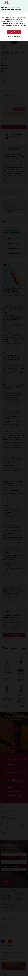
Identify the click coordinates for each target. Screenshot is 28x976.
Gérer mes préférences (14, 36)
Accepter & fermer (14, 32)
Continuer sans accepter (7, 14)
